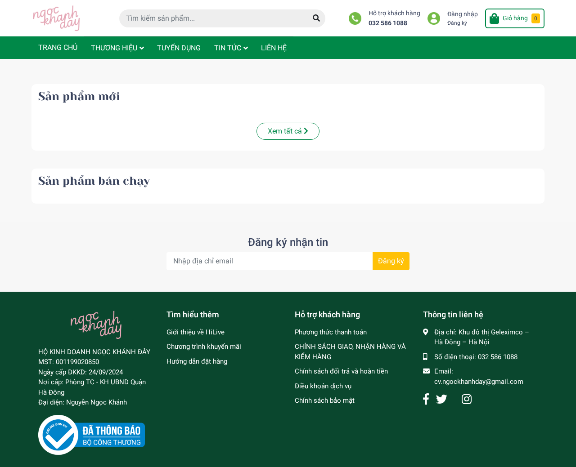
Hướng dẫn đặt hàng (196, 361)
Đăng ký (457, 23)
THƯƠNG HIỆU (114, 48)
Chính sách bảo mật (325, 400)
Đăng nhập (462, 14)
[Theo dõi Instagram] (467, 399)
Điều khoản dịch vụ (323, 386)
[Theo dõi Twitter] (441, 399)
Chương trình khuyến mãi (203, 346)
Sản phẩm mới (79, 96)
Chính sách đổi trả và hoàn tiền (341, 371)
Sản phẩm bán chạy (94, 180)
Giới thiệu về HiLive (195, 332)
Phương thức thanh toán (331, 332)
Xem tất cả (286, 131)
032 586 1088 (388, 23)
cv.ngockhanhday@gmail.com (478, 382)
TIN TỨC (227, 48)
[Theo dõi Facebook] (426, 399)
